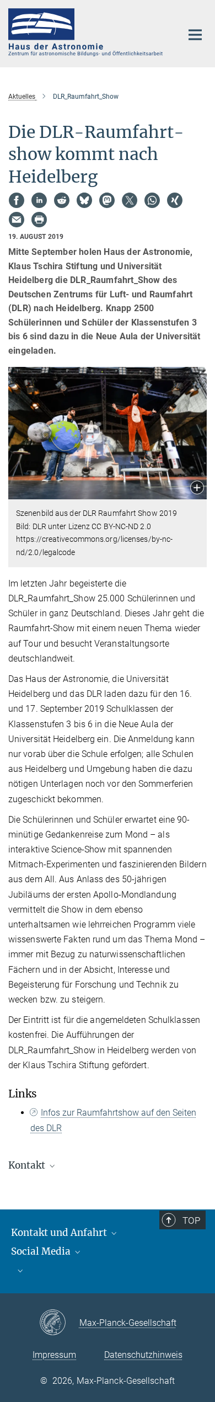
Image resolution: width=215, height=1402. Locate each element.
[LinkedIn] (39, 200)
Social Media (42, 1251)
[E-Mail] (16, 219)
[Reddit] (61, 200)
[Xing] (174, 200)
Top (191, 1220)
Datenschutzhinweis (143, 1355)
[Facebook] (16, 200)
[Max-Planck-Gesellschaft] (59, 1323)
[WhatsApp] (152, 200)
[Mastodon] (107, 200)
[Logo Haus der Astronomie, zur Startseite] (86, 32)
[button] (197, 489)
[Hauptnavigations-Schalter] (195, 35)
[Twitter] (129, 200)
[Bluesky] (84, 200)
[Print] (39, 219)
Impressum (54, 1355)
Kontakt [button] (27, 1165)
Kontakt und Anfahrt (60, 1232)
